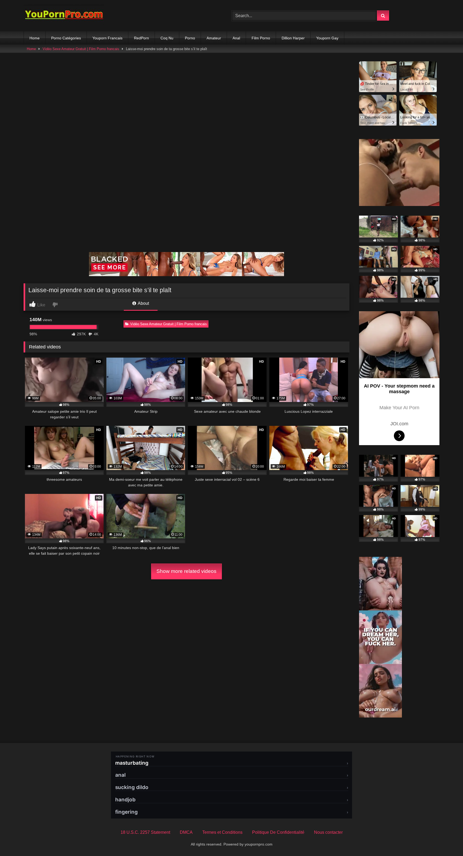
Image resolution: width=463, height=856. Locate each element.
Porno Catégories (66, 38)
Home (34, 38)
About (143, 303)
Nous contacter (328, 832)
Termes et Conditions (222, 832)
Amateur (214, 38)
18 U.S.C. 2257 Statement (145, 832)
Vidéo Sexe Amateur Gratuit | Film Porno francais (81, 49)
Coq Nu (166, 38)
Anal (236, 38)
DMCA (186, 832)
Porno (190, 38)
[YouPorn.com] (64, 15)
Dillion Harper (293, 38)
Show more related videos (186, 571)
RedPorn (141, 38)
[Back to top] (446, 840)
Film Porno (261, 38)
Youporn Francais (107, 38)
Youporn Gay (327, 38)
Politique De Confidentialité (278, 832)
